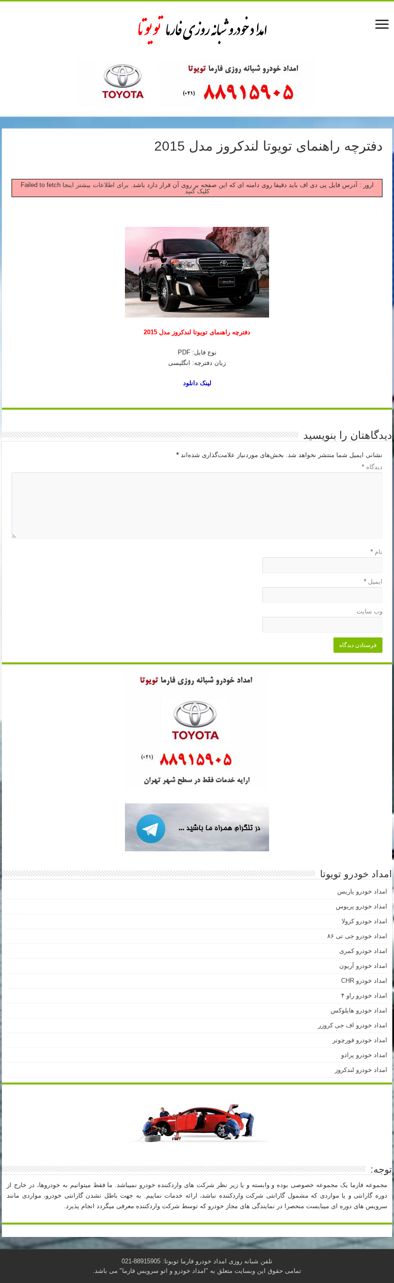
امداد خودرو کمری (363, 950)
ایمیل (373, 581)
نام (376, 551)
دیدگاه (372, 467)
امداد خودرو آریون (363, 965)
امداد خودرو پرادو (364, 1055)
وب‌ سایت (369, 611)
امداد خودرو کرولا (364, 921)
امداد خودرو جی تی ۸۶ (357, 936)
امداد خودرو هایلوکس (359, 1010)
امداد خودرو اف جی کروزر (352, 1025)
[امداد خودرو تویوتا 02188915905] (197, 28)
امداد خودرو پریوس (361, 906)
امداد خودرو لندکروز (361, 1069)
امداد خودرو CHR (364, 980)
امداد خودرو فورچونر (359, 1040)
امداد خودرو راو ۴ (364, 995)
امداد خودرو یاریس (362, 891)
